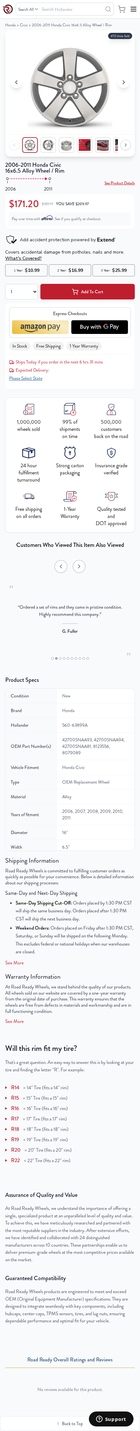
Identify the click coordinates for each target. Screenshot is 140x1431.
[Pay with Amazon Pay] (40, 327)
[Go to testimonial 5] (68, 658)
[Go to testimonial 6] (72, 658)
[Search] (108, 9)
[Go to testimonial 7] (76, 658)
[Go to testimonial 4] (64, 658)
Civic (24, 25)
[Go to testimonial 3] (60, 658)
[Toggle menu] (133, 9)
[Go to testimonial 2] (56, 658)
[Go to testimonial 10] (87, 658)
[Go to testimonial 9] (83, 658)
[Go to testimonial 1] (52, 658)
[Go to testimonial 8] (79, 658)
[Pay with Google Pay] (99, 327)
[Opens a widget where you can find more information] (111, 1419)
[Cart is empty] (122, 9)
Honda (10, 25)
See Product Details (120, 183)
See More (14, 962)
